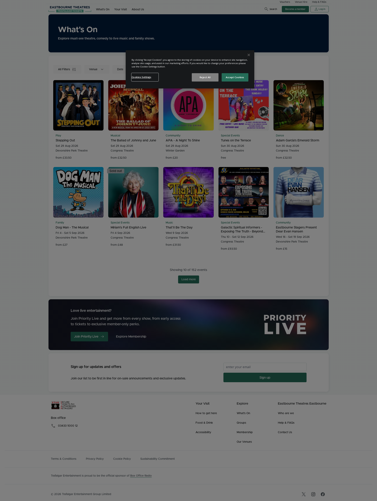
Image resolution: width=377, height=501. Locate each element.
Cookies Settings (141, 77)
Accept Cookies (235, 77)
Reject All (205, 77)
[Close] (248, 55)
